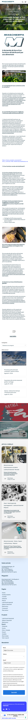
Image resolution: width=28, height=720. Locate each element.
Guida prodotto (6, 594)
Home (3, 592)
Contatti (4, 596)
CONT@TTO (20, 9)
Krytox (4, 628)
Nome (4, 647)
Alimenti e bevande (10, 9)
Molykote (6, 507)
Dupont (20, 541)
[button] (25, 2)
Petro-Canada (6, 630)
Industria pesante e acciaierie (11, 467)
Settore (5, 654)
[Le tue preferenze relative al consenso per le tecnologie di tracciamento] (25, 717)
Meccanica (5, 610)
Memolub (17, 469)
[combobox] (14, 345)
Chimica (16, 541)
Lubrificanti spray (8, 543)
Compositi (5, 608)
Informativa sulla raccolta (9, 718)
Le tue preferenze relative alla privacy (15, 715)
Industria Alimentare (14, 11)
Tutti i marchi (5, 638)
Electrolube (5, 636)
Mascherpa (11, 24)
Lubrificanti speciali (7, 602)
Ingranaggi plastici (8, 505)
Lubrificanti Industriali (8, 618)
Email (4, 660)
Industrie (4, 598)
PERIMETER (5, 705)
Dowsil (4, 632)
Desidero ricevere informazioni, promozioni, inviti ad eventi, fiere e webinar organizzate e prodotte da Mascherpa (14, 669)
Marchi (4, 600)
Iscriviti (14, 692)
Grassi (5, 503)
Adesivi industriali (7, 604)
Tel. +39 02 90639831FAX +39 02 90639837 (8, 582)
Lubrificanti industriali (14, 14)
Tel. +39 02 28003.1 (7, 569)
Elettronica (5, 606)
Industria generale (11, 503)
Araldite (4, 634)
